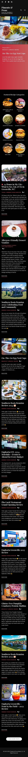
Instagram (2, 2)
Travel (4, 192)
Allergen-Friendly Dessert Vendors (14, 241)
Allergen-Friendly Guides (9, 245)
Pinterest (8, 2)
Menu (24, 10)
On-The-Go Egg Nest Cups (13, 53)
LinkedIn (11, 2)
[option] (14, 55)
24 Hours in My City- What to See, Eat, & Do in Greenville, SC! (13, 187)
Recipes (17, 49)
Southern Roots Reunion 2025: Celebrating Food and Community (13, 304)
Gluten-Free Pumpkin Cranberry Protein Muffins (14, 604)
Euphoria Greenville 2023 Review (13, 551)
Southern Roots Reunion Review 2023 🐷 (13, 655)
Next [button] (25, 30)
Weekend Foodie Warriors (13, 192)
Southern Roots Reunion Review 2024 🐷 (13, 404)
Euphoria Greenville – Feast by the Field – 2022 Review (13, 706)
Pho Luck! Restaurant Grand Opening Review (12, 503)
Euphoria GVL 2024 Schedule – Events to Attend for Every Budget (12, 454)
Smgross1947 (5, 47)
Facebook (5, 2)
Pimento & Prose (7, 8)
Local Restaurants (7, 246)
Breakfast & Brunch (8, 49)
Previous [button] (3, 30)
